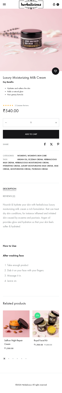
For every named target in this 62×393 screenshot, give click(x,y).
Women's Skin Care (37, 155)
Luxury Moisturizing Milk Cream (37, 166)
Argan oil (22, 159)
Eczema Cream (35, 159)
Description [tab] (9, 188)
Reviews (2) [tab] (9, 196)
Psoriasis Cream (40, 169)
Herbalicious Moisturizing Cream (32, 162)
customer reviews (22, 105)
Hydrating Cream (11, 166)
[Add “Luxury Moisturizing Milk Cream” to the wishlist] (55, 71)
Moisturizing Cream (20, 169)
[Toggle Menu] (4, 4)
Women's (21, 155)
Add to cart (31, 134)
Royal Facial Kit (40, 340)
